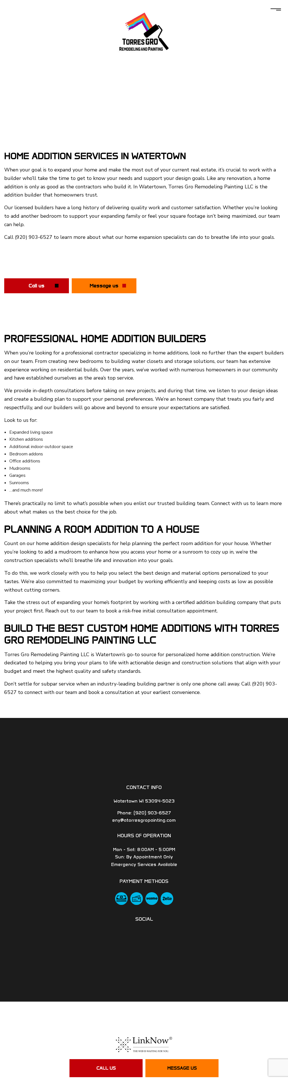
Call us (106, 1068)
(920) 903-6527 (152, 812)
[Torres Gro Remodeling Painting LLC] (144, 32)
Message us (182, 1068)
